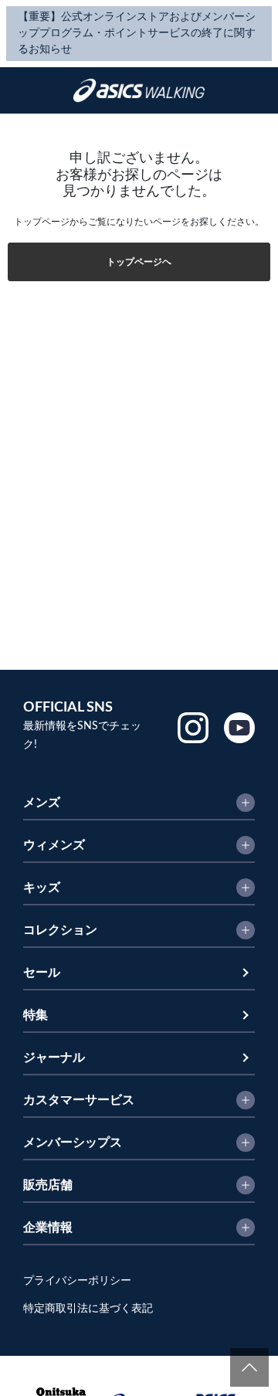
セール (41, 972)
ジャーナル (54, 1057)
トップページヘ (139, 262)
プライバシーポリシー (77, 1280)
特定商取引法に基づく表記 (88, 1308)
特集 (35, 1015)
